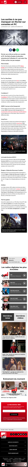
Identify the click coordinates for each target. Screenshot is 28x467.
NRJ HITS (11, 260)
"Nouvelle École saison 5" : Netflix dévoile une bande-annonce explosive (13, 337)
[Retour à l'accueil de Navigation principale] (5, 2)
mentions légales (10, 419)
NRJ (11, 274)
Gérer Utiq (9, 461)
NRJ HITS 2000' (14, 298)
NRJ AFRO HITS (14, 306)
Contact (11, 458)
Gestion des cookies (17, 461)
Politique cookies (7, 459)
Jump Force (19, 123)
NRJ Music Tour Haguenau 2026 (8, 397)
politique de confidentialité (17, 419)
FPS (18, 80)
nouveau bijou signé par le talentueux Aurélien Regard (13, 111)
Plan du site (5, 458)
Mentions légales (17, 458)
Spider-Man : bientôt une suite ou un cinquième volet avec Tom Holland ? (13, 355)
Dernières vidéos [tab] (20, 317)
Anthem (18, 189)
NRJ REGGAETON (14, 290)
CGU (24, 458)
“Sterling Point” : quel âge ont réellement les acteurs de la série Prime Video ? (13, 372)
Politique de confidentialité (18, 459)
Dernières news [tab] (7, 317)
